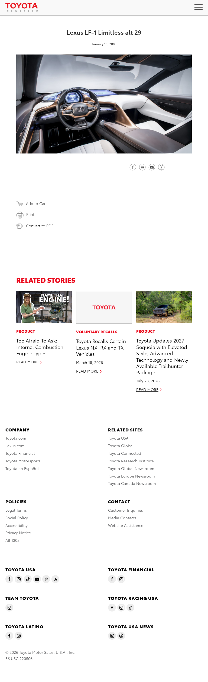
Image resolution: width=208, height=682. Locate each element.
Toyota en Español (22, 468)
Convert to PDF (39, 225)
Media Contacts (122, 517)
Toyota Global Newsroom (131, 468)
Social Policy (16, 517)
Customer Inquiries (125, 510)
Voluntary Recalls (96, 331)
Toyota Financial (20, 453)
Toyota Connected (124, 453)
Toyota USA (118, 438)
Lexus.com (15, 445)
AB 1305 (12, 540)
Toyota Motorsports (23, 460)
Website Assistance (125, 525)
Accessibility (16, 525)
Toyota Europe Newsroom (131, 476)
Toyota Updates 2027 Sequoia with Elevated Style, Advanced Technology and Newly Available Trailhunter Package (162, 356)
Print (30, 214)
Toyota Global (121, 445)
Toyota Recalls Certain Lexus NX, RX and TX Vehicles (101, 347)
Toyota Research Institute (131, 460)
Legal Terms (16, 510)
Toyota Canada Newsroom (132, 483)
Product (25, 331)
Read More (27, 361)
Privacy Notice (18, 532)
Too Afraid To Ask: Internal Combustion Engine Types (39, 346)
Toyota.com (15, 438)
